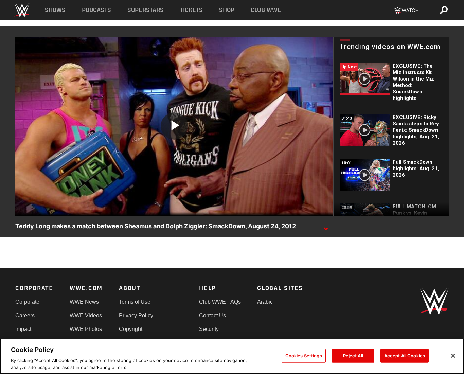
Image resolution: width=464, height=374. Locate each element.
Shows (55, 10)
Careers (25, 315)
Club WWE (266, 10)
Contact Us (212, 315)
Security (209, 329)
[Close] (453, 355)
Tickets (191, 10)
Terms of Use (134, 302)
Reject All (353, 355)
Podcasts (96, 10)
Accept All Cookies (404, 355)
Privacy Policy (136, 315)
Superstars (145, 10)
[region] (232, 356)
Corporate (27, 302)
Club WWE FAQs (220, 302)
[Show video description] (325, 226)
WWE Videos (86, 315)
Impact (23, 329)
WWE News (84, 302)
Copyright (130, 329)
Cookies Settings (303, 355)
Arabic (265, 302)
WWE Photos (86, 329)
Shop (226, 10)
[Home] (22, 10)
